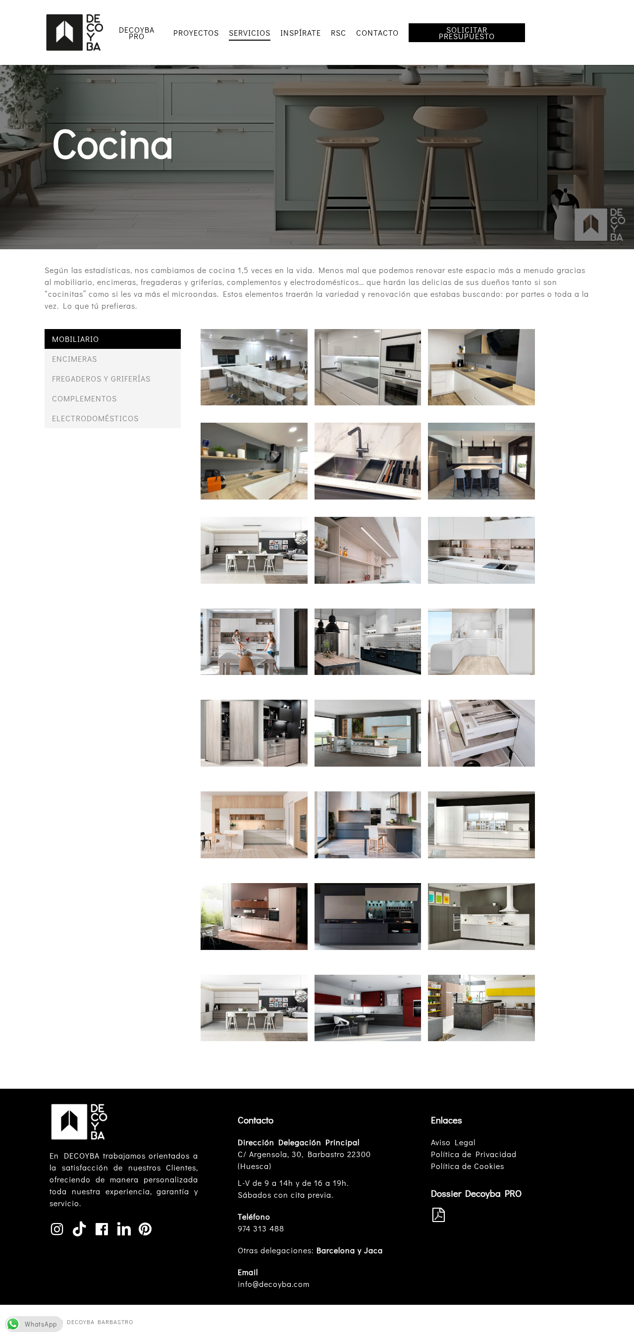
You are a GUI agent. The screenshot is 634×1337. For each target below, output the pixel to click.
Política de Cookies (467, 1166)
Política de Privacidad (474, 1154)
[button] (113, 339)
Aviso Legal (453, 1142)
